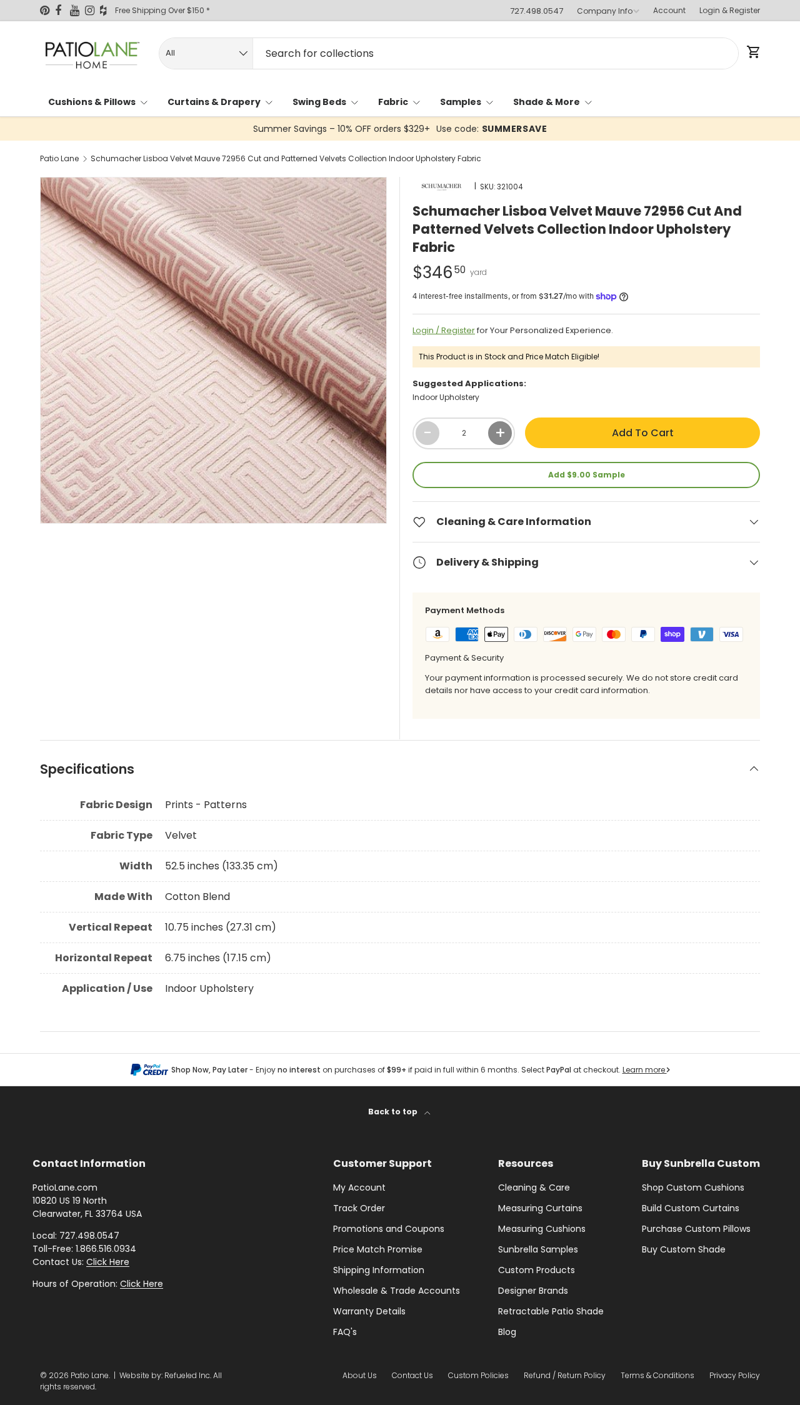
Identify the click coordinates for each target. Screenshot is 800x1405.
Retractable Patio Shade (551, 1311)
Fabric (393, 102)
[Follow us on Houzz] (107, 10)
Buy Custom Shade (684, 1249)
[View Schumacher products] (441, 186)
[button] (752, 52)
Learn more (644, 1069)
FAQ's (345, 1332)
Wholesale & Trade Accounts (396, 1290)
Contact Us (412, 1375)
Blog (507, 1332)
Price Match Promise (377, 1249)
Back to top (393, 1111)
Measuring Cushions (542, 1228)
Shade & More (546, 102)
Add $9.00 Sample (586, 474)
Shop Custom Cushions (693, 1187)
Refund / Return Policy (565, 1375)
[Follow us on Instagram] (92, 10)
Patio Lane (59, 158)
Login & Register (729, 10)
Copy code (483, 128)
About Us (359, 1375)
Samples (460, 102)
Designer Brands (533, 1290)
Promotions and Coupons (388, 1228)
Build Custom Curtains (690, 1208)
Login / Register (443, 330)
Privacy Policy (734, 1375)
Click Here (107, 1262)
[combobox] (448, 53)
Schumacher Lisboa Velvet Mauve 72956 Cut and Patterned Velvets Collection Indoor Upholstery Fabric (286, 158)
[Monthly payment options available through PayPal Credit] (149, 1070)
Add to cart (643, 433)
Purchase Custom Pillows (696, 1228)
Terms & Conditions (657, 1375)
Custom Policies (478, 1375)
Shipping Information (378, 1270)
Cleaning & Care (534, 1187)
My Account (359, 1187)
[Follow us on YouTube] (77, 10)
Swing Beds (319, 102)
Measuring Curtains (540, 1208)
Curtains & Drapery (214, 102)
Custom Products (536, 1270)
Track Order (359, 1208)
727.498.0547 (536, 11)
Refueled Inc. (187, 1375)
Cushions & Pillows (92, 102)
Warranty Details (369, 1311)
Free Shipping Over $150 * (162, 10)
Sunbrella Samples (538, 1249)
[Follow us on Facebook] (62, 10)
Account (669, 10)
